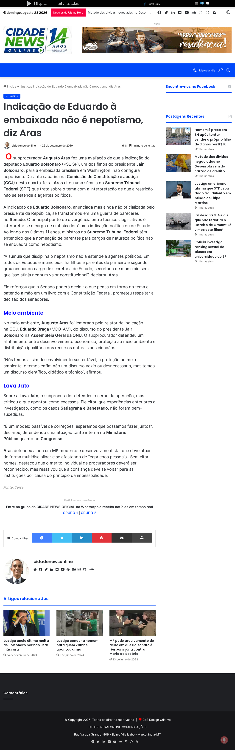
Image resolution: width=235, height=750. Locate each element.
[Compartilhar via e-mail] (122, 538)
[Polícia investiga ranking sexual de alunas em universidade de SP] (178, 248)
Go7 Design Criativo (157, 720)
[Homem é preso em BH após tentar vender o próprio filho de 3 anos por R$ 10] (178, 136)
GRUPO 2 (88, 513)
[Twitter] (62, 538)
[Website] (36, 569)
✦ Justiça (24, 86)
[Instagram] (80, 569)
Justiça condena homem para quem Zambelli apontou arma (77, 645)
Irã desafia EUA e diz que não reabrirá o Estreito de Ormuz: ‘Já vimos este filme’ (213, 222)
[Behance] (75, 569)
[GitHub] (86, 569)
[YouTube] (64, 569)
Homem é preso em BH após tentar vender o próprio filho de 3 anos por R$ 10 (213, 137)
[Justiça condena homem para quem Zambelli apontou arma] (79, 623)
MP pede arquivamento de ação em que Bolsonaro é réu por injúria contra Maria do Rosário (131, 647)
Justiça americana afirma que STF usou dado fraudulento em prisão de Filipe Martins (213, 193)
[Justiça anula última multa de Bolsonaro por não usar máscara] (26, 623)
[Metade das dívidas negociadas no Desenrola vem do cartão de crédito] (178, 163)
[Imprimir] (142, 538)
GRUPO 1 (70, 513)
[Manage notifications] (224, 740)
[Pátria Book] (221, 12)
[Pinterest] (102, 538)
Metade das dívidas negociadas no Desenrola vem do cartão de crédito (139, 12)
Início (10, 86)
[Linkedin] (82, 538)
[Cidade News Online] (37, 40)
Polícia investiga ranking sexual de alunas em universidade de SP (211, 249)
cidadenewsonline (24, 145)
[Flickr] (58, 569)
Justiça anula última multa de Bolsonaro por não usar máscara (26, 645)
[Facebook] (42, 538)
